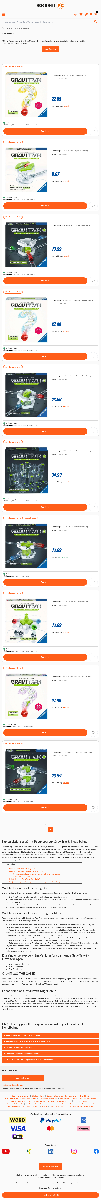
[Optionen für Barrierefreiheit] (75, 14)
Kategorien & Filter (52, 1195)
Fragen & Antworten (70, 1104)
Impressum (64, 1098)
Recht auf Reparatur (82, 1101)
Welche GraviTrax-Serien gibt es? (22, 868)
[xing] (29, 1151)
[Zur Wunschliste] (81, 14)
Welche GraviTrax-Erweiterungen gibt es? (26, 871)
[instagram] (74, 1151)
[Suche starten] (95, 21)
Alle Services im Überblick (49, 1104)
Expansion (77, 1106)
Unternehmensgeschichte (60, 1106)
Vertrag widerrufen (18, 1101)
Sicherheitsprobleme (37, 1101)
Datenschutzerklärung (48, 1098)
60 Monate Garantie (15, 1104)
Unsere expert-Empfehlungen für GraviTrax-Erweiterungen (37, 874)
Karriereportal (88, 1104)
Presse (44, 1106)
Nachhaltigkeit (33, 1106)
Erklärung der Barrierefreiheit (83, 1098)
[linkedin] (51, 1151)
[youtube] (6, 1151)
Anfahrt (51, 1101)
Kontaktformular (64, 1101)
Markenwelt (31, 1104)
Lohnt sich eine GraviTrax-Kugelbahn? (24, 879)
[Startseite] (3, 28)
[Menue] (3, 14)
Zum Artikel (45, 131)
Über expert (89, 1106)
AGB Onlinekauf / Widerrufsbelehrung (20, 1098)
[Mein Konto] (86, 14)
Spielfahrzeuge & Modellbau (17, 28)
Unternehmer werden (16, 1106)
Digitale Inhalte (38, 1096)
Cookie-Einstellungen (20, 1096)
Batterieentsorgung (55, 1096)
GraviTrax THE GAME (22, 876)
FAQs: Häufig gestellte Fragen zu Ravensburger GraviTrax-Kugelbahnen (38, 882)
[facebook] (96, 1151)
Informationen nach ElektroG (77, 1096)
